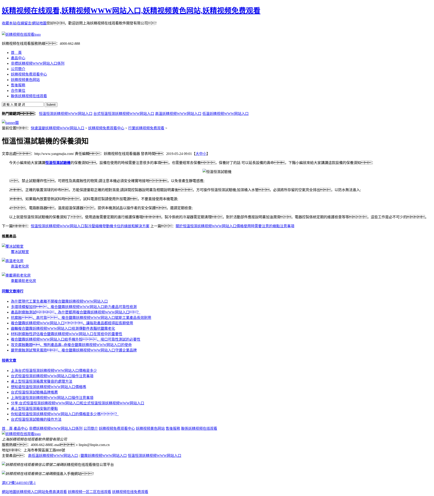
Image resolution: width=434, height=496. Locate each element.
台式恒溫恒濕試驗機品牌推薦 (34, 392)
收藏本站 (9, 23)
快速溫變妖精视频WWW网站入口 (57, 128)
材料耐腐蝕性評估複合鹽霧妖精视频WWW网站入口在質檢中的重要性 (66, 334)
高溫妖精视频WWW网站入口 (178, 114)
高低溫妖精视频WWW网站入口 (53, 456)
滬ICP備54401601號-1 (19, 483)
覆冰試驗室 (20, 252)
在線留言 (24, 23)
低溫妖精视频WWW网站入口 (225, 114)
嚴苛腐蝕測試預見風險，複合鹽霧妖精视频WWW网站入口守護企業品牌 (74, 350)
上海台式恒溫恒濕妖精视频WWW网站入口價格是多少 (54, 371)
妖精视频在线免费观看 (130, 492)
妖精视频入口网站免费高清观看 (41, 492)
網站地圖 (39, 23)
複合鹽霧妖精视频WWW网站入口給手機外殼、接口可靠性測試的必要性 (75, 339)
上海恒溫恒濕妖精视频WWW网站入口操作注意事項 (52, 398)
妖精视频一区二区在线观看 (89, 492)
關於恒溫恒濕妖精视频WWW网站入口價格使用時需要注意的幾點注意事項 (235, 226)
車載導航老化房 (23, 281)
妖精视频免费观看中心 (106, 128)
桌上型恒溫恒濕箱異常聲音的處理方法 (41, 381)
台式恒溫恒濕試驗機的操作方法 (36, 419)
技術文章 (9, 360)
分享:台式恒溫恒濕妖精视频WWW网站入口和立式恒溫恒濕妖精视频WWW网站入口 (77, 403)
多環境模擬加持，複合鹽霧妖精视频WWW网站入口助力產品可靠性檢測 (74, 307)
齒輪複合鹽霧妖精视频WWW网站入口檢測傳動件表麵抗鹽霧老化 (63, 328)
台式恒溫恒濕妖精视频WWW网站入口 (123, 114)
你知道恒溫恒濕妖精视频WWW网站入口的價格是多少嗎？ (65, 414)
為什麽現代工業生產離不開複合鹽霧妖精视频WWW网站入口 (59, 301)
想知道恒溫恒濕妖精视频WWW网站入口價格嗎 (48, 387)
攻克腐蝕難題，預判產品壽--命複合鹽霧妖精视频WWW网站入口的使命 (71, 345)
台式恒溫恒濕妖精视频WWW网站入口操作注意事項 (52, 376)
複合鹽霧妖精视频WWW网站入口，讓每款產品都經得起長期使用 (72, 323)
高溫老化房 (20, 266)
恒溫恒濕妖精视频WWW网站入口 (65, 114)
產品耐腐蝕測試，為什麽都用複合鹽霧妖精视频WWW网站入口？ (75, 312)
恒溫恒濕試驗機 (58, 163)
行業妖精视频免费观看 (146, 128)
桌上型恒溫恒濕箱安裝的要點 (34, 409)
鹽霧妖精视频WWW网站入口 (103, 456)
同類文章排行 (13, 291)
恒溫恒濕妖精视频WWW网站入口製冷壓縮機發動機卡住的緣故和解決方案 (90, 226)
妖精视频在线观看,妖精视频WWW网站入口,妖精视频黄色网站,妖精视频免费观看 (131, 11)
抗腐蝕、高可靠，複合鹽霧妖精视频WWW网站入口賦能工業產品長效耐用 (81, 318)
